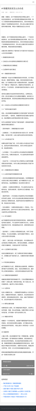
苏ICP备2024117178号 (25, 408)
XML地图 (33, 408)
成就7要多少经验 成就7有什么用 (13, 389)
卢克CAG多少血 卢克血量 (11, 386)
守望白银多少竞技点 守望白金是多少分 (15, 397)
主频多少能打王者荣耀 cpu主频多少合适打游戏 (17, 391)
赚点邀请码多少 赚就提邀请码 (12, 383)
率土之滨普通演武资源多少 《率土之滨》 (15, 394)
